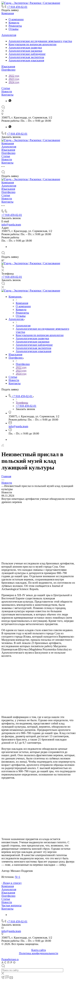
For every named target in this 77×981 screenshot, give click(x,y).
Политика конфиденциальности (38, 953)
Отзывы (13, 29)
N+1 (17, 876)
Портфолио (8, 69)
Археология (8, 35)
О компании (16, 19)
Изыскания (8, 66)
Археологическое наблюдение (27, 53)
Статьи (5, 88)
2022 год (14, 75)
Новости (6, 91)
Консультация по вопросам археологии (32, 44)
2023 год (14, 78)
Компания (7, 13)
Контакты (7, 94)
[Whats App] (10, 100)
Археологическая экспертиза (26, 57)
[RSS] (2, 445)
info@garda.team (11, 224)
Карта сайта (38, 950)
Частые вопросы (11, 905)
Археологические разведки (25, 47)
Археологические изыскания (26, 60)
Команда (14, 22)
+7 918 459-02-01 (17, 6)
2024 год (14, 82)
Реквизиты (15, 25)
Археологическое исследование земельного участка (40, 41)
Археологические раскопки (25, 50)
